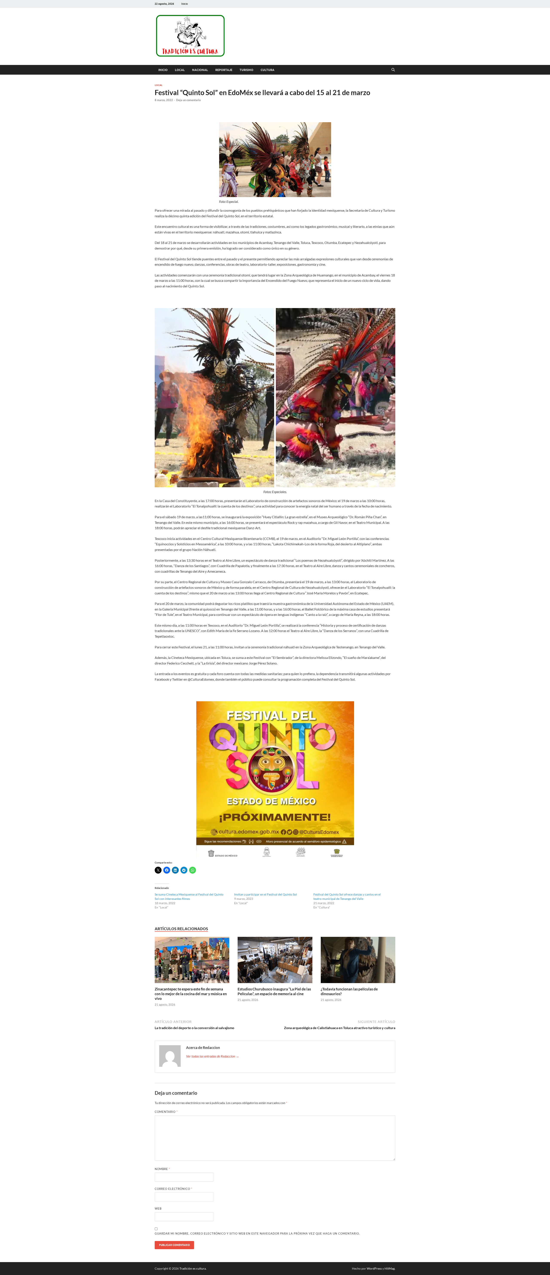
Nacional (200, 70)
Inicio (184, 3)
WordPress (374, 1268)
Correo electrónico (173, 1188)
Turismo (246, 70)
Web (158, 1208)
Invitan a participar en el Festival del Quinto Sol (265, 894)
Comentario (166, 1111)
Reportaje (223, 70)
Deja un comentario (188, 100)
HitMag (390, 1268)
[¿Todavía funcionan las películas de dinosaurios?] (358, 961)
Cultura (267, 70)
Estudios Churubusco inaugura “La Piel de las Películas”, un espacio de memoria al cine (274, 991)
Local (180, 70)
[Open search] (393, 70)
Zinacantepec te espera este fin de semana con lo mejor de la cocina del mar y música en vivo (191, 994)
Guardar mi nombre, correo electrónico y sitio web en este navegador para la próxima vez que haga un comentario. (257, 1233)
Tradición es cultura (192, 1268)
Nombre (162, 1169)
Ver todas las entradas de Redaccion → (212, 1056)
